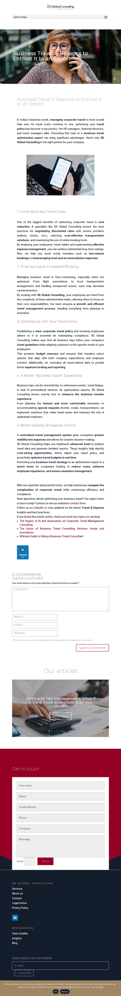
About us (17, 893)
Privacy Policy (20, 907)
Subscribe (24, 973)
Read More (60, 716)
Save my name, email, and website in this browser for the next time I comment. (54, 640)
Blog (14, 943)
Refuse (65, 991)
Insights (17, 938)
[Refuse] (117, 988)
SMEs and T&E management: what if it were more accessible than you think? (61, 702)
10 (71, 731)
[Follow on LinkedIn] (15, 918)
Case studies (20, 933)
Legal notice (19, 903)
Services (17, 888)
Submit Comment (92, 648)
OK (55, 991)
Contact (17, 898)
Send (45, 861)
